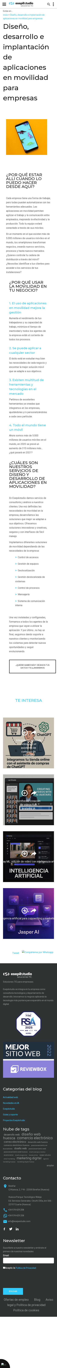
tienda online (33, 1155)
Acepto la (20, 1267)
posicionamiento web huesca (16, 1152)
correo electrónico (15, 1141)
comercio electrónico (35, 1138)
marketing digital (29, 1158)
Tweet (15, 953)
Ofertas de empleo (16, 1299)
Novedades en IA (11, 1103)
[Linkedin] (17, 1229)
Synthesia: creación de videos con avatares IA (28, 804)
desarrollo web (12, 1134)
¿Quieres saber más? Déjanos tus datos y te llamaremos (32, 666)
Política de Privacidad (26, 1268)
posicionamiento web (37, 1149)
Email (6, 1255)
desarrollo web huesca (38, 1142)
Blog (37, 1299)
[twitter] (10, 1229)
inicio (5, 15)
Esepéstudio (9, 1109)
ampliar (50, 1165)
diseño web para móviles (37, 1152)
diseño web (20, 1148)
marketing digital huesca (25, 1162)
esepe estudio (45, 1155)
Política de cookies (26, 1310)
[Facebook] (4, 1229)
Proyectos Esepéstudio (14, 1120)
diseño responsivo (21, 1155)
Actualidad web (10, 1097)
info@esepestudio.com (19, 1221)
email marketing (9, 1159)
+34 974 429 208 (16, 1210)
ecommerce (8, 1155)
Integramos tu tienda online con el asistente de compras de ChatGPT (28, 747)
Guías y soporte (10, 1114)
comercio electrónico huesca (16, 1145)
